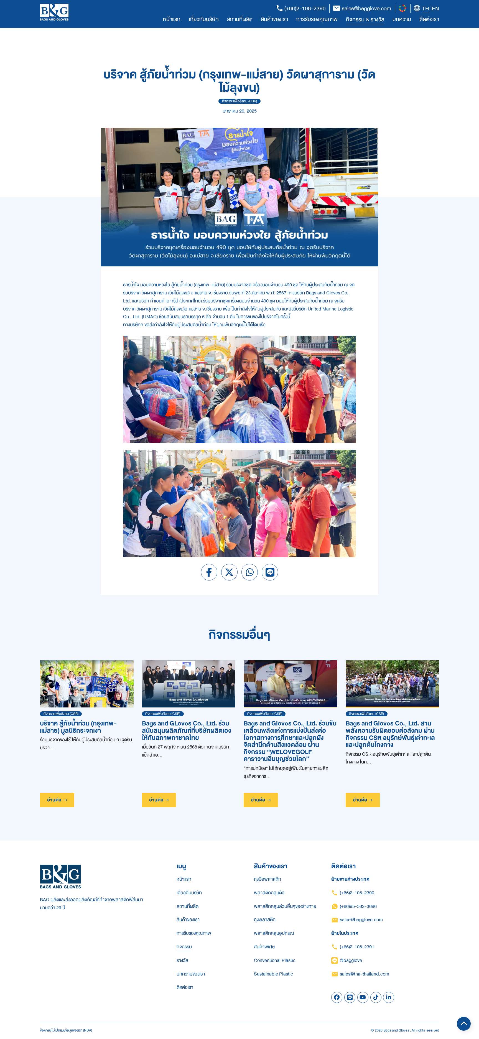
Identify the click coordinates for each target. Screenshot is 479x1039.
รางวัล (182, 960)
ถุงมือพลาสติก (267, 879)
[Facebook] (209, 572)
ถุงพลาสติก (265, 920)
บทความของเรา (191, 974)
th (425, 8)
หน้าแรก (171, 20)
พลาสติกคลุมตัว (269, 893)
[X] (229, 572)
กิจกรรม (184, 947)
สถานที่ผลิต (240, 20)
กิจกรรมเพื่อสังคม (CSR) (239, 101)
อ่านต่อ (54, 800)
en (435, 8)
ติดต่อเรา (429, 20)
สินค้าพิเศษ (264, 947)
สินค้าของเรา (274, 20)
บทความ (402, 20)
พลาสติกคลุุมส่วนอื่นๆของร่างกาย (285, 906)
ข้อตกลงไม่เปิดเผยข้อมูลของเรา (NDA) (66, 1030)
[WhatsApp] (250, 572)
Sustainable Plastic (273, 974)
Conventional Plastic (274, 960)
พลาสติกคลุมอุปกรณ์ (274, 933)
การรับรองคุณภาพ (317, 20)
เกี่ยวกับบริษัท (204, 20)
